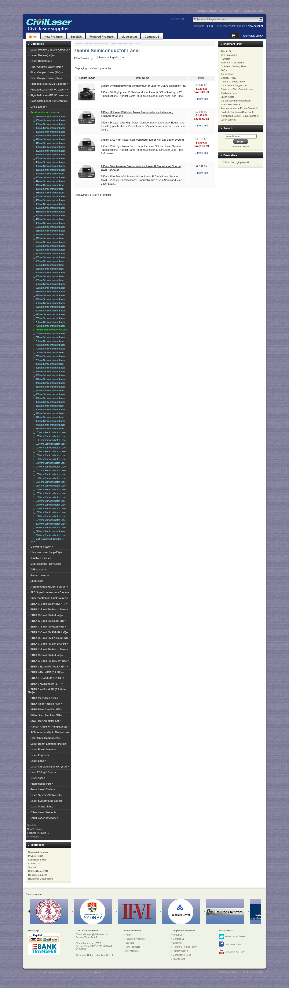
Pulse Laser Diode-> (42, 789)
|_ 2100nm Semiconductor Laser (49, 527)
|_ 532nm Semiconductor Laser (48, 249)
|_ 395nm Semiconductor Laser (48, 128)
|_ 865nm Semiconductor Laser (48, 394)
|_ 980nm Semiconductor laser (48, 428)
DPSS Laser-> (38, 106)
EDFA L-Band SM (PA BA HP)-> (49, 666)
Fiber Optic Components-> (46, 738)
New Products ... (35, 829)
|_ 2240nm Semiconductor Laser (49, 535)
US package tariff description (235, 100)
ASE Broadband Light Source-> (49, 586)
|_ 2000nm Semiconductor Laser (49, 523)
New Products (53, 36)
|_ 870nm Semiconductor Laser (48, 398)
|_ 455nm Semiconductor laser (48, 192)
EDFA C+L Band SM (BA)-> (46, 683)
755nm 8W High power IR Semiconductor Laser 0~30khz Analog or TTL (143, 85)
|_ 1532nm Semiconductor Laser (49, 470)
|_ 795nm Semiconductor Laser (48, 360)
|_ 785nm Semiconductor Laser (48, 345)
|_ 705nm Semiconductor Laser (48, 318)
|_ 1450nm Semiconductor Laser (49, 463)
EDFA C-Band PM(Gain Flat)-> (48, 626)
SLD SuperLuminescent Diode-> (49, 592)
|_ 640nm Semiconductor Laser (48, 272)
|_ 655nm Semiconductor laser (48, 280)
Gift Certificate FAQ (38, 871)
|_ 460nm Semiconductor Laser (48, 200)
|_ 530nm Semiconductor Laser (48, 246)
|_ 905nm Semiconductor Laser (48, 409)
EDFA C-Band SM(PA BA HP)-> (48, 603)
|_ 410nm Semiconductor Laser (48, 139)
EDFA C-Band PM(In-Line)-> (46, 655)
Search (228, 128)
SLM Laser (36, 581)
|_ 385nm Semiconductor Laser (48, 124)
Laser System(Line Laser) (46, 800)
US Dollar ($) (177, 18)
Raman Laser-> (39, 575)
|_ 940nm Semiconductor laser (48, 417)
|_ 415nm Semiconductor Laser (48, 143)
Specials (76, 36)
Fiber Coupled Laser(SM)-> (46, 72)
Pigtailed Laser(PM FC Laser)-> (49, 95)
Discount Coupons (37, 875)
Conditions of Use (37, 859)
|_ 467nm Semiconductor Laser (48, 215)
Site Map (32, 867)
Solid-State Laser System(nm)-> (49, 101)
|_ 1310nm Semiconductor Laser (49, 451)
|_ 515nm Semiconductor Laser (48, 230)
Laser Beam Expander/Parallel (48, 743)
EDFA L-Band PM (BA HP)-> (47, 672)
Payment (225, 59)
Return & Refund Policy (233, 81)
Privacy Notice (35, 856)
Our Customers (229, 55)
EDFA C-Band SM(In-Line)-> (46, 615)
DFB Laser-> (38, 569)
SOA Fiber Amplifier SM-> (45, 720)
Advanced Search (241, 146)
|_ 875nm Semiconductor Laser (48, 402)
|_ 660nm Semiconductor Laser (48, 287)
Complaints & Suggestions (234, 85)
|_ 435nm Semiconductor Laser (48, 166)
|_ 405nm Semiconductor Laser (48, 135)
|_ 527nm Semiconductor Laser (48, 242)
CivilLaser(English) (207, 11)
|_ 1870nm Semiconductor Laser (49, 508)
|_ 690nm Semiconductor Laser (48, 310)
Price (201, 78)
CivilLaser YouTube (234, 951)
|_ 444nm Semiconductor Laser (48, 181)
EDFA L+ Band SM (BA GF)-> (47, 678)
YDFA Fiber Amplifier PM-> (46, 709)
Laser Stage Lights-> (42, 806)
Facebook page (232, 944)
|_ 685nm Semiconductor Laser (48, 303)
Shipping (177, 942)
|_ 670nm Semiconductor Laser (48, 295)
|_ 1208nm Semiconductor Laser (49, 444)
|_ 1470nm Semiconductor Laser (49, 466)
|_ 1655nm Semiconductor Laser (49, 493)
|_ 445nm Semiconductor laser (48, 185)
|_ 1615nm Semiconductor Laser (49, 485)
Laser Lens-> (38, 760)
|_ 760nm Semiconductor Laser (48, 333)
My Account (129, 36)
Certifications (227, 74)
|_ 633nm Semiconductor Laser (48, 257)
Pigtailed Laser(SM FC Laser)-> (49, 89)
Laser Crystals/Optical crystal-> (49, 766)
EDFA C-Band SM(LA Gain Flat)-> (50, 638)
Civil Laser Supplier (54, 972)
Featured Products (101, 36)
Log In (209, 26)
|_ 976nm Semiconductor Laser (48, 424)
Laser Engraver (39, 755)
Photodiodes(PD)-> (41, 783)
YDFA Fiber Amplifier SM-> (46, 703)
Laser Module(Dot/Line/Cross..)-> (50, 49)
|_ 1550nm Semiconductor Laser (49, 474)
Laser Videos (227, 97)
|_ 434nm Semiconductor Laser (48, 162)
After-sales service (230, 104)
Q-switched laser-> (41, 546)
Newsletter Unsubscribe (40, 878)
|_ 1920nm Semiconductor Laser (49, 516)
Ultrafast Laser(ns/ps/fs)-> (46, 552)
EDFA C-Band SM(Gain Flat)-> (48, 620)
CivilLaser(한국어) (253, 11)
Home (33, 36)
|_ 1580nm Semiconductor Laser (49, 478)
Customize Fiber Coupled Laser (237, 89)
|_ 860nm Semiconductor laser (48, 390)
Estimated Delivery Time (233, 66)
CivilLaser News (229, 93)
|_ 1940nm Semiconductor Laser (49, 520)
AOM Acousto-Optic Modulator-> (49, 732)
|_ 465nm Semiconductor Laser (48, 211)
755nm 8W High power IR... (237, 162)
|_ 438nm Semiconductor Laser (48, 170)
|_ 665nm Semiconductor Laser (48, 291)
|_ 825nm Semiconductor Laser (48, 367)
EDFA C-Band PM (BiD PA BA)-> (49, 660)
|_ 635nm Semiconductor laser (48, 261)
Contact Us (34, 863)
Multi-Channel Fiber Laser (45, 563)
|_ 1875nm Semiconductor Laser (49, 512)
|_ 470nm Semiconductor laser (48, 219)
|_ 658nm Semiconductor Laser (48, 284)
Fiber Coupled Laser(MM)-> (46, 66)
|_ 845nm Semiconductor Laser (48, 383)
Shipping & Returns (38, 852)
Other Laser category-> (44, 818)
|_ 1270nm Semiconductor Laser (49, 447)
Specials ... (32, 825)
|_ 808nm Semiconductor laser (48, 364)
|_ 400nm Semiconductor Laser (48, 131)
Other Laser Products (43, 812)
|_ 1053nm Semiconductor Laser (49, 436)
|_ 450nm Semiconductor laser (48, 189)
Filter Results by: (83, 58)
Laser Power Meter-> (43, 749)
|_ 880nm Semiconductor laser (48, 405)
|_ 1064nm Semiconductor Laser (49, 440)
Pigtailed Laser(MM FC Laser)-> (49, 83)
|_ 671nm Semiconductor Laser (48, 299)
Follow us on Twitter (234, 936)
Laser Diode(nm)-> (41, 61)
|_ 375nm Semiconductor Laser (48, 116)
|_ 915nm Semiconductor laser (48, 413)
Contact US (152, 36)
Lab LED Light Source (43, 772)
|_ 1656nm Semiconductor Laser (49, 497)
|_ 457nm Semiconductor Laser (48, 196)
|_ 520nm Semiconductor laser (48, 234)
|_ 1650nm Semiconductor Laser (49, 489)
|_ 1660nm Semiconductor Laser (49, 501)
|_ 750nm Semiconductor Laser (48, 326)
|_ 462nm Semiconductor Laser (48, 208)
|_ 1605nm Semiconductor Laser (49, 482)
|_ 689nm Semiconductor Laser (48, 307)
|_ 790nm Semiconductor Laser (48, 348)
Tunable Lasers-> (40, 558)
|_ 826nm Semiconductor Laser (48, 371)
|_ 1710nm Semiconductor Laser (49, 504)
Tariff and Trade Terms (232, 62)
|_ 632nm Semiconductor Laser (48, 253)
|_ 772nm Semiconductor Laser (48, 337)
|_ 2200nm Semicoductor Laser (48, 531)
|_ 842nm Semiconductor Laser (48, 379)
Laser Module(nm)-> (42, 55)
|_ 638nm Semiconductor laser (48, 268)
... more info (201, 99)
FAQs (224, 70)
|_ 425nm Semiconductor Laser (48, 154)
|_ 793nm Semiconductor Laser (48, 356)
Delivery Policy (228, 78)
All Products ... (34, 836)
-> (44, 112)
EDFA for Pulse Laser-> (44, 698)
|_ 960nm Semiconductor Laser (48, 421)
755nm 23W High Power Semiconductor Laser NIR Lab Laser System (142, 139)
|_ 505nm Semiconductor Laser (48, 227)
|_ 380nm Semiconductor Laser (48, 120)
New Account (255, 26)
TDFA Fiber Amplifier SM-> (46, 715)
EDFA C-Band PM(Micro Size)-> (49, 649)
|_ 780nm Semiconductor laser (48, 341)
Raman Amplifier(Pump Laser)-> (49, 726)
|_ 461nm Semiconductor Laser (48, 204)
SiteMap (98, 972)
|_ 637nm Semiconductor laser (48, 265)
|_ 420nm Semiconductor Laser (48, 147)
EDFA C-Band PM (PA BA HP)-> (49, 643)
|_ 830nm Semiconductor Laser (48, 375)
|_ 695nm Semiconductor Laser (48, 314)
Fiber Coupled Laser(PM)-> (46, 78)
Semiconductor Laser (96, 43)
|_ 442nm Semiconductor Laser (48, 177)
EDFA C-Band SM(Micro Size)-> (49, 609)
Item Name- (143, 78)
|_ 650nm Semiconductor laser (48, 276)
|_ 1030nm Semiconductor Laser (49, 432)
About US (226, 51)
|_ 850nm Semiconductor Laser (48, 386)
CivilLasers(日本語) (230, 11)
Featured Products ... (38, 833)
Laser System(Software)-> (46, 795)
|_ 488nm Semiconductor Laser (48, 223)
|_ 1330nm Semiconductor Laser (49, 455)
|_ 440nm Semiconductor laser (48, 173)
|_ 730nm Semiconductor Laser (48, 322)
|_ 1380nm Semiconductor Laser (49, 459)
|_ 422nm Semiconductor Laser (48, 150)
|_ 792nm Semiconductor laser (48, 352)
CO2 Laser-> (38, 778)
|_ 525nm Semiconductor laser (48, 238)
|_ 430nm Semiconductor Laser (48, 158)
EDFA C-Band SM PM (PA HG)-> (49, 632)
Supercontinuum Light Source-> (49, 598)
